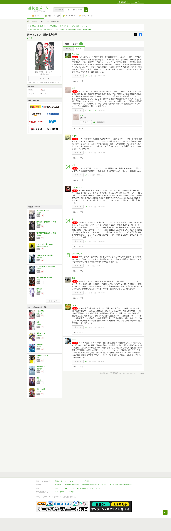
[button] (86, 9)
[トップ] (28, 21)
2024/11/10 (100, 175)
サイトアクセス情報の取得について (121, 484)
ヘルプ (57, 488)
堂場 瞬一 (39, 324)
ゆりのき (75, 305)
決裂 (38, 322)
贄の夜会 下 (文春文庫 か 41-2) (46, 233)
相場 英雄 (39, 313)
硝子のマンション (42, 355)
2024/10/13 (100, 265)
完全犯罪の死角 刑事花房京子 (46, 255)
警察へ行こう (41, 333)
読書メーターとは (60, 481)
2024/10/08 (101, 293)
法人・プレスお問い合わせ (79, 488)
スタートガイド (75, 481)
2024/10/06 (101, 327)
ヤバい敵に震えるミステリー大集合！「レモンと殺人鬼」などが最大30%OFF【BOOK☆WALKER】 (61, 29)
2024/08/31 (101, 361)
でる (73, 165)
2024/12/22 (101, 110)
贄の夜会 (39, 289)
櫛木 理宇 (39, 369)
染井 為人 (39, 357)
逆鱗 (38, 378)
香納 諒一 (35, 21)
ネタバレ (79, 49)
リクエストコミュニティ (99, 488)
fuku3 (74, 340)
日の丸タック (77, 187)
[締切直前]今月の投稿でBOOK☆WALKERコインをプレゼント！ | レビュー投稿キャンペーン (58, 26)
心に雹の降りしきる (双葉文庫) (46, 266)
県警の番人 (40, 344)
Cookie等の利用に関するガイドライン (94, 484)
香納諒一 (39, 257)
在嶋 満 (39, 380)
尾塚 (73, 278)
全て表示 (68, 49)
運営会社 (58, 484)
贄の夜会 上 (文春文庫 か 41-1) (46, 222)
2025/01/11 (101, 76)
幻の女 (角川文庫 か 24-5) (45, 244)
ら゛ (73, 219)
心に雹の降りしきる (43, 210)
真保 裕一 (39, 335)
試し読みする (44, 79)
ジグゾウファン (78, 254)
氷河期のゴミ (41, 367)
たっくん (75, 54)
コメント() (92, 76)
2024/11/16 (101, 152)
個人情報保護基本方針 (72, 484)
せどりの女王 (41, 389)
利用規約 (86, 481)
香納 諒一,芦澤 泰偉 (42, 246)
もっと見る (54, 301)
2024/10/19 (101, 241)
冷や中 (74, 136)
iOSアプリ (71, 492)
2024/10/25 (101, 207)
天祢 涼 (39, 346)
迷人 (73, 88)
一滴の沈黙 (40, 311)
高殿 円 (39, 391)
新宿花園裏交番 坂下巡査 (44, 277)
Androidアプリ (59, 492)
